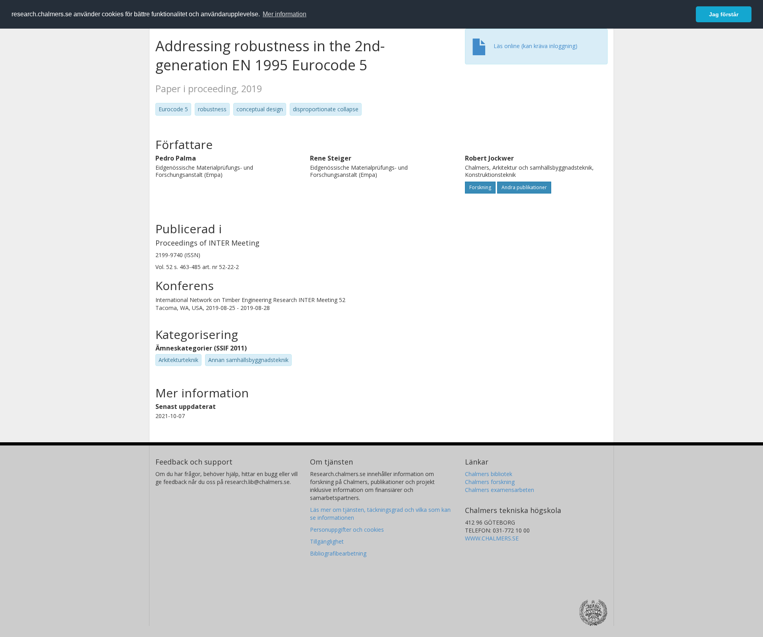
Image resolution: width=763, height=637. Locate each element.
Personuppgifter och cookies (347, 529)
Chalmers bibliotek (488, 474)
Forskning (480, 187)
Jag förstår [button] (723, 14)
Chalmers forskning (490, 482)
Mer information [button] (284, 14)
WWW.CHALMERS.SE (492, 538)
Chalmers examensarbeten (499, 490)
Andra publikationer (524, 187)
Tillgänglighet (327, 541)
